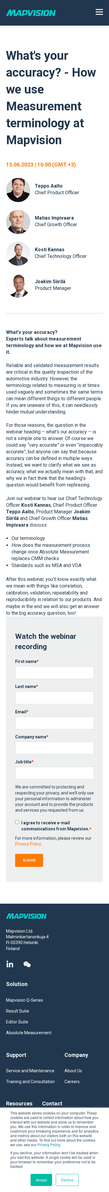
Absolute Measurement (28, 1032)
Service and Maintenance (30, 1070)
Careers (72, 1081)
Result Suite (17, 1011)
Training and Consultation (30, 1081)
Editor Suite (17, 1021)
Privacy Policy (48, 1144)
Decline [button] (67, 1179)
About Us (73, 1070)
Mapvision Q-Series (24, 1000)
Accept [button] (41, 1179)
